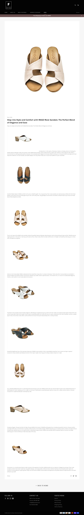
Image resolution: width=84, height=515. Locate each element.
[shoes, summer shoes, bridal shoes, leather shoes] (23, 191)
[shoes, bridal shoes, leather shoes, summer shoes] (23, 348)
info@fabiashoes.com (35, 502)
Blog (45, 12)
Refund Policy (57, 502)
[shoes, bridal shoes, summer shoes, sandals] (19, 271)
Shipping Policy (58, 504)
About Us (12, 12)
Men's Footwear (22, 12)
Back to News (42, 486)
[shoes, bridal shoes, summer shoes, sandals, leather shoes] (19, 386)
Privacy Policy (57, 500)
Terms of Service (58, 506)
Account (77, 12)
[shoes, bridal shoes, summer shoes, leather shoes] (23, 151)
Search (56, 498)
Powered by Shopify (18, 512)
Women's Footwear (35, 12)
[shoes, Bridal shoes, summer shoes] (19, 232)
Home (6, 12)
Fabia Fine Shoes (11, 512)
